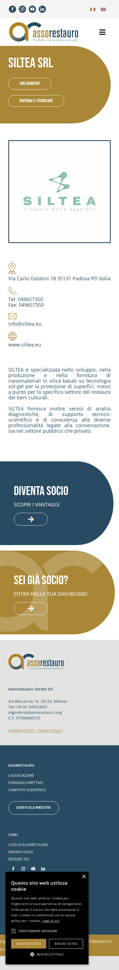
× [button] (84, 877)
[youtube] (32, 9)
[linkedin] (42, 9)
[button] (47, 954)
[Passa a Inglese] (103, 9)
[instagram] (22, 9)
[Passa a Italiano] (92, 9)
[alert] (47, 918)
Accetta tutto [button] (28, 944)
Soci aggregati (30, 83)
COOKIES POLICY (21, 730)
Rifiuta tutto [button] (66, 944)
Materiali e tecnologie (36, 100)
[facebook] (12, 9)
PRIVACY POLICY (50, 730)
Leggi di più (51, 921)
